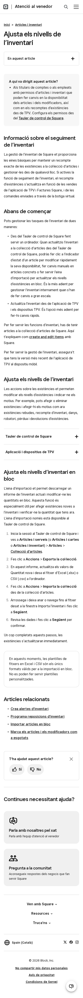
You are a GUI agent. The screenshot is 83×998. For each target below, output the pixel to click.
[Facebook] (71, 942)
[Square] (5, 6)
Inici (7, 24)
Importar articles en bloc (30, 724)
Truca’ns (40, 923)
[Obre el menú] (76, 7)
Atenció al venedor (33, 6)
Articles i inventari (28, 24)
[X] (65, 942)
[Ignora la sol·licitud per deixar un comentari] (71, 759)
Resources (40, 913)
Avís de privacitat (41, 975)
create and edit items (46, 337)
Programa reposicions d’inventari (37, 717)
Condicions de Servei (41, 982)
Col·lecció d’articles (26, 552)
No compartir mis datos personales (41, 968)
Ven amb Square (40, 904)
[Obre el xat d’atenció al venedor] (71, 986)
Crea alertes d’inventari (30, 709)
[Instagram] (77, 942)
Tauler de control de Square (41, 118)
